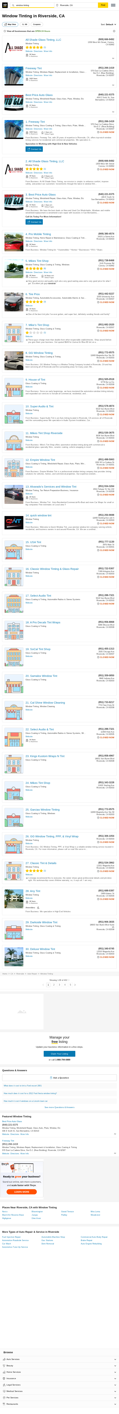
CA (12, 974)
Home (4, 974)
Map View (12, 24)
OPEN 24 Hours (42, 31)
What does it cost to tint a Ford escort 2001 (23, 1086)
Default (109, 24)
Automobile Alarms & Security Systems (79, 298)
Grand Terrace (67, 1211)
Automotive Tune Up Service (15, 1247)
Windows (66, 265)
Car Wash (6, 1244)
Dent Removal (48, 1244)
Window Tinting (32, 43)
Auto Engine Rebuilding (91, 1244)
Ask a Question (61, 1078)
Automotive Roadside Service (15, 1240)
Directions (38, 51)
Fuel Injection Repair (11, 1237)
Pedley (64, 1215)
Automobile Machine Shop (53, 1237)
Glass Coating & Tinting (50, 125)
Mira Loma (95, 1211)
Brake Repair (86, 1240)
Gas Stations (47, 1240)
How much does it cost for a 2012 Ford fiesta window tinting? (30, 1093)
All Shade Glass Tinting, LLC (43, 39)
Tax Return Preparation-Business (54, 490)
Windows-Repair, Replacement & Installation (59, 72)
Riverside (20, 974)
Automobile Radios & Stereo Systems (63, 599)
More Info (48, 51)
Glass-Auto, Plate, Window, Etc (70, 99)
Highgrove (6, 1218)
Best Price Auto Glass (39, 95)
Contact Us (36, 149)
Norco (4, 1211)
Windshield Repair (47, 99)
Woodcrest (95, 1215)
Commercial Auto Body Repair (94, 1237)
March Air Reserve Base (13, 1215)
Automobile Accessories (50, 298)
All (26, 24)
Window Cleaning (47, 706)
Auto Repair (32, 974)
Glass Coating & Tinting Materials (80, 238)
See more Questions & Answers (59, 1107)
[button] (113, 5)
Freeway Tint (34, 68)
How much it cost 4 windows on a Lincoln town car (26, 1101)
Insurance (74, 490)
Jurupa (35, 1215)
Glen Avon (36, 1218)
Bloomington (37, 1211)
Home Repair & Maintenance (52, 238)
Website (29, 51)
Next (75, 985)
